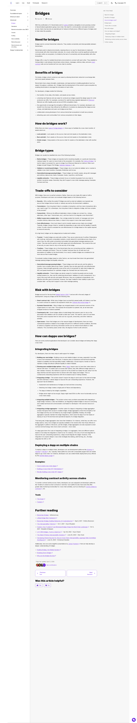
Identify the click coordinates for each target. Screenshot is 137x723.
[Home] (11, 3)
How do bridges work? (111, 20)
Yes (40, 585)
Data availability (15, 38)
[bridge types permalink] (34, 150)
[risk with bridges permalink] (34, 290)
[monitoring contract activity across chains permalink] (34, 478)
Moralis (45, 451)
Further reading (109, 42)
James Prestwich (74, 544)
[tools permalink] (34, 495)
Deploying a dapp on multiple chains (114, 36)
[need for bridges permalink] (34, 39)
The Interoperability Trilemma (46, 524)
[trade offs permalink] (34, 190)
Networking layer (15, 42)
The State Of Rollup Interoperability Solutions (51, 535)
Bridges (13, 23)
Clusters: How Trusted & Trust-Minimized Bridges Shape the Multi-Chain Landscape (63, 527)
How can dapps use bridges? (112, 31)
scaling (66, 25)
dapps (68, 366)
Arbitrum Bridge (89, 161)
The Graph (41, 499)
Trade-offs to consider (111, 25)
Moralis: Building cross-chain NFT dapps (50, 472)
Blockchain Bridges (43, 515)
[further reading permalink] (34, 510)
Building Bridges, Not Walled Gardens (49, 550)
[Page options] (43, 19)
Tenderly (40, 502)
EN (121, 3)
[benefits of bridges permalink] (34, 72)
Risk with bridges (109, 28)
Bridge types (108, 23)
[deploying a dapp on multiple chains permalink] (34, 445)
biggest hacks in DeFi (63, 294)
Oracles (13, 32)
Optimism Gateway (65, 165)
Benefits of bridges (110, 17)
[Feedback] (134, 720)
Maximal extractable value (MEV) (20, 29)
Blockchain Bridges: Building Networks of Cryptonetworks (55, 521)
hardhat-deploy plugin (46, 455)
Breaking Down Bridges (45, 553)
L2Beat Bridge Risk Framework (47, 518)
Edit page (49, 19)
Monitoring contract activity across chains (116, 39)
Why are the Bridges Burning (46, 556)
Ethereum (91, 100)
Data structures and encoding (16, 46)
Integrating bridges (110, 33)
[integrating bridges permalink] (34, 349)
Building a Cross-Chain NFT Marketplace (50, 469)
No (49, 585)
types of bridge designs (56, 128)
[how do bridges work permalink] (34, 123)
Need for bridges (109, 14)
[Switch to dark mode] (112, 3)
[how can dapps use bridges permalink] (34, 336)
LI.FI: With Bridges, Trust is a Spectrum (49, 532)
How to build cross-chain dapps (47, 466)
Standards (14, 26)
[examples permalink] (34, 462)
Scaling (13, 35)
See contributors (51, 565)
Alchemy (90, 449)
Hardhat (38, 451)
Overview (13, 10)
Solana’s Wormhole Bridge (81, 302)
